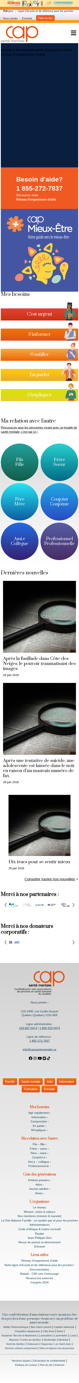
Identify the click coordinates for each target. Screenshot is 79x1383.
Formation (30, 1089)
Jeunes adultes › (39, 1188)
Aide (50, 1081)
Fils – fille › (39, 1144)
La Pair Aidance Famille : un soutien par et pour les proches (39, 1220)
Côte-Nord (48, 1331)
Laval (73, 1335)
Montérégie (50, 1339)
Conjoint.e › (39, 1157)
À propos (8, 11)
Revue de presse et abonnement (39, 1242)
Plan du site (46, 1365)
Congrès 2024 (39, 1282)
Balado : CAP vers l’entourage (39, 1273)
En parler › (39, 1125)
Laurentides (60, 1335)
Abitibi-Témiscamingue (16, 1327)
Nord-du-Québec (15, 1344)
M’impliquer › (39, 1130)
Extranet (27, 18)
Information (66, 1081)
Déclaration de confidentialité (49, 1360)
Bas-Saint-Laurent (41, 1327)
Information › (39, 1117)
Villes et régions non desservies (56, 1348)
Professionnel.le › (39, 1166)
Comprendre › (40, 1121)
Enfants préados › (39, 1180)
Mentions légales (21, 1360)
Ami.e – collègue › (39, 1161)
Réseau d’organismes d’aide (39, 1260)
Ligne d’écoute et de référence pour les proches (46, 11)
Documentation (39, 1269)
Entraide (49, 1089)
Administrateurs (40, 1224)
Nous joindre (10, 18)
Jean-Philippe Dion (40, 1237)
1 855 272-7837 (39, 1040)
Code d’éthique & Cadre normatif (39, 1229)
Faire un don (45, 18)
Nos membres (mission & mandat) (39, 1216)
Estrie (60, 1331)
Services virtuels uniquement (21, 1348)
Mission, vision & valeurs (39, 1211)
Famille (10, 1081)
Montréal (63, 1339)
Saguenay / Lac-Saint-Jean (56, 1344)
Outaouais (33, 1344)
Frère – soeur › (39, 1148)
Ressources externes (39, 1278)
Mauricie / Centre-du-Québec (25, 1339)
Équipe (39, 1233)
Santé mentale (30, 1081)
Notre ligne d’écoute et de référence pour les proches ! (39, 1265)
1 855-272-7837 (39, 188)
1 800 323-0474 (50, 1028)
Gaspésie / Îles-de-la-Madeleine (19, 1335)
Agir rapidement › (39, 1112)
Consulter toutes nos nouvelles (50, 879)
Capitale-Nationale (63, 1327)
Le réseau (39, 1207)
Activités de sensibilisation (22, 50)
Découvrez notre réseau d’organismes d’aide (36, 52)
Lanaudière (45, 1335)
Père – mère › (39, 1153)
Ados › (39, 1184)
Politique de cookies (26, 1365)
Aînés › (39, 1193)
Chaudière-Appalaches (27, 1331)
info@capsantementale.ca (39, 1049)
